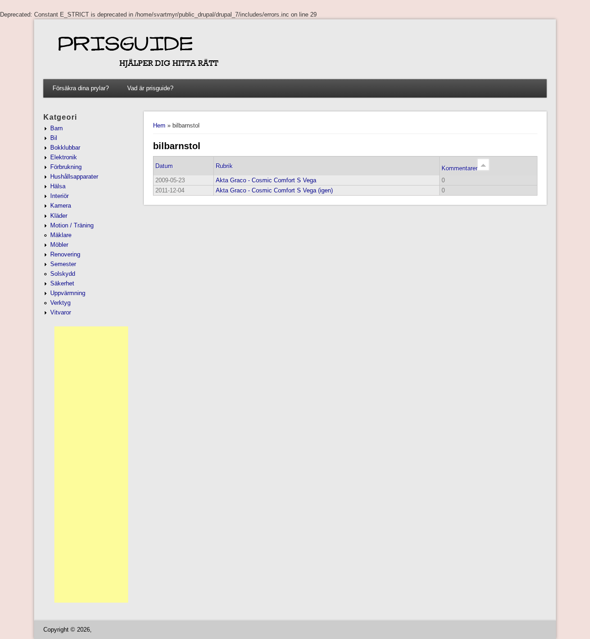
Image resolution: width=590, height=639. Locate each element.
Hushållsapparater (74, 176)
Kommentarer (460, 168)
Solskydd (62, 273)
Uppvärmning (67, 293)
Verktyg (60, 302)
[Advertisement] (91, 464)
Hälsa (57, 186)
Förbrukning (66, 166)
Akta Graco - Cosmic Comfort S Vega (266, 180)
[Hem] (284, 72)
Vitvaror (60, 312)
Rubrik (224, 166)
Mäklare (60, 235)
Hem (159, 125)
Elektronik (63, 157)
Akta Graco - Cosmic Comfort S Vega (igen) (274, 190)
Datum (164, 166)
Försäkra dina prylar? (81, 88)
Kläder (58, 215)
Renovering (65, 254)
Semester (63, 264)
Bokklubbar (65, 147)
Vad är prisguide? (150, 88)
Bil (53, 137)
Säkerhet (62, 283)
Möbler (59, 244)
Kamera (60, 205)
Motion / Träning (72, 225)
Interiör (59, 195)
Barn (56, 128)
